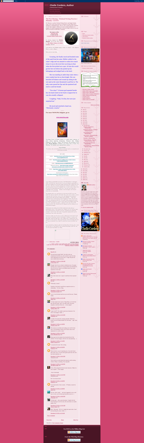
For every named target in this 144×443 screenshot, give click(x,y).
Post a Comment (51, 415)
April (85, 161)
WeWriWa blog (54, 33)
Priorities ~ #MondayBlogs (89, 138)
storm (71, 244)
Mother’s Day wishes (87, 274)
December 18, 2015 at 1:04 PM (58, 381)
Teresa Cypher (54, 406)
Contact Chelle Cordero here (55, 12)
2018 (84, 118)
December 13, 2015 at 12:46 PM (58, 307)
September (86, 152)
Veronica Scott (54, 325)
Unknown (53, 348)
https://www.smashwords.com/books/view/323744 (57, 174)
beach (60, 243)
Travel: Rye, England (87, 251)
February (86, 165)
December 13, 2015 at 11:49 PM (58, 364)
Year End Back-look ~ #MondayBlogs (88, 133)
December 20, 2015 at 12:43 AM (58, 405)
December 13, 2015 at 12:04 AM (58, 261)
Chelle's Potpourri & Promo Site (89, 95)
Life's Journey (85, 36)
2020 (84, 115)
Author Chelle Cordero (85, 43)
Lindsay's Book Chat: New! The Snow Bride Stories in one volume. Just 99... (90, 237)
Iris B (52, 390)
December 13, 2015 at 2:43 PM (58, 333)
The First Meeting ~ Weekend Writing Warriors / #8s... (90, 140)
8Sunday (53, 243)
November (86, 149)
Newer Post (49, 420)
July (85, 156)
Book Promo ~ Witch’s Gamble (89, 247)
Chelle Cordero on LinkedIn (88, 99)
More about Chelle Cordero (88, 35)
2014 (84, 169)
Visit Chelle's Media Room (55, 11)
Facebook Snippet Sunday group (54, 36)
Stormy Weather (76, 244)
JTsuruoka (53, 397)
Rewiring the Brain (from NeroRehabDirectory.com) (88, 265)
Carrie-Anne (53, 262)
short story (56, 244)
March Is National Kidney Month (89, 255)
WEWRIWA (76, 245)
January (86, 166)
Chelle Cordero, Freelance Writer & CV (90, 93)
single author (61, 244)
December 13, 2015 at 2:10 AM (58, 290)
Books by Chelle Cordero (55, 9)
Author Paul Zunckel (87, 269)
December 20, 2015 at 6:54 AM (58, 413)
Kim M (52, 252)
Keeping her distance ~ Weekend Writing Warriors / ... (90, 130)
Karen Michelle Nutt (55, 334)
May (85, 159)
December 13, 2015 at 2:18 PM (58, 324)
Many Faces (52, 244)
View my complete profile (87, 207)
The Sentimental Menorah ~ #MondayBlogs (89, 143)
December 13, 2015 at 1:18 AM (58, 272)
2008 (84, 179)
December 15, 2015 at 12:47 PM (58, 374)
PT (51, 281)
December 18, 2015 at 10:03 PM (58, 396)
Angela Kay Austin (87, 250)
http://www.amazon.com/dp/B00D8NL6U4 (64, 163)
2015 (84, 123)
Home (62, 420)
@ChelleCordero (86, 96)
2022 (84, 111)
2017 (84, 120)
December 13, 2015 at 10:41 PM (58, 356)
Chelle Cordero (64, 243)
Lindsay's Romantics (87, 235)
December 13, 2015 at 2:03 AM (58, 279)
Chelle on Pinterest (86, 98)
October (86, 150)
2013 (84, 170)
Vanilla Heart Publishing (69, 245)
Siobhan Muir (54, 308)
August (85, 154)
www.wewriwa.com (62, 117)
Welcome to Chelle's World (88, 89)
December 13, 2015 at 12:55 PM (58, 315)
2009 (84, 177)
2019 (84, 116)
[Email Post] (71, 242)
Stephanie (53, 316)
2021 (84, 113)
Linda (52, 273)
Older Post (75, 420)
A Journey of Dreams (87, 242)
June (85, 157)
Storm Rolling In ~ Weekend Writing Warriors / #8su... (91, 146)
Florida (69, 243)
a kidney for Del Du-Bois (88, 254)
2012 (84, 172)
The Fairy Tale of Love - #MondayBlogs (89, 127)
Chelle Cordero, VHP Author (88, 92)
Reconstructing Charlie (87, 260)
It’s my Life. (85, 270)
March (85, 163)
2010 (84, 176)
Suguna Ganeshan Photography (89, 273)
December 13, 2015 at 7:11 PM (57, 341)
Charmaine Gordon (55, 291)
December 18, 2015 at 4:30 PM (58, 388)
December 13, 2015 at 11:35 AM (58, 298)
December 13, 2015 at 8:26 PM (58, 347)
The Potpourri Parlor (87, 245)
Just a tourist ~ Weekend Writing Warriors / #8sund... (90, 136)
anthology (57, 243)
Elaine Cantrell (54, 342)
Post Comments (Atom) (57, 423)
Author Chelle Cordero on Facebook (90, 90)
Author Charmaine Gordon (88, 259)
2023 (84, 109)
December (86, 125)
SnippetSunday (67, 244)
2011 (84, 174)
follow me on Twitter (95, 104)
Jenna (52, 299)
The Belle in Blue (54, 365)
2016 (84, 122)
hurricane (73, 243)
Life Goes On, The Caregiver (89, 263)
